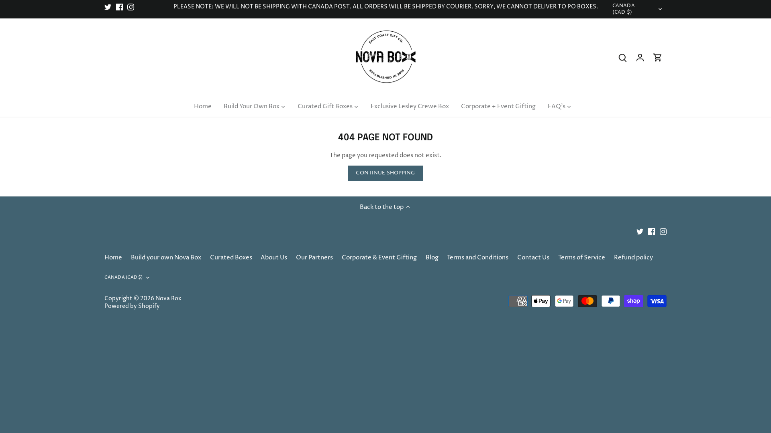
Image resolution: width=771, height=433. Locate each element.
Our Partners (314, 257)
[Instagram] (130, 7)
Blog (432, 257)
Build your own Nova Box (166, 257)
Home (113, 257)
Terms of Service (581, 257)
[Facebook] (119, 7)
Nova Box (168, 298)
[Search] (622, 58)
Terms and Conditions (477, 257)
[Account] (640, 58)
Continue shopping (385, 173)
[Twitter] (107, 7)
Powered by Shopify (132, 306)
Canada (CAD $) (623, 9)
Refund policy (633, 257)
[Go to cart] (658, 58)
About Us (274, 257)
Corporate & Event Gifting (379, 257)
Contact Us (533, 257)
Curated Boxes (231, 257)
